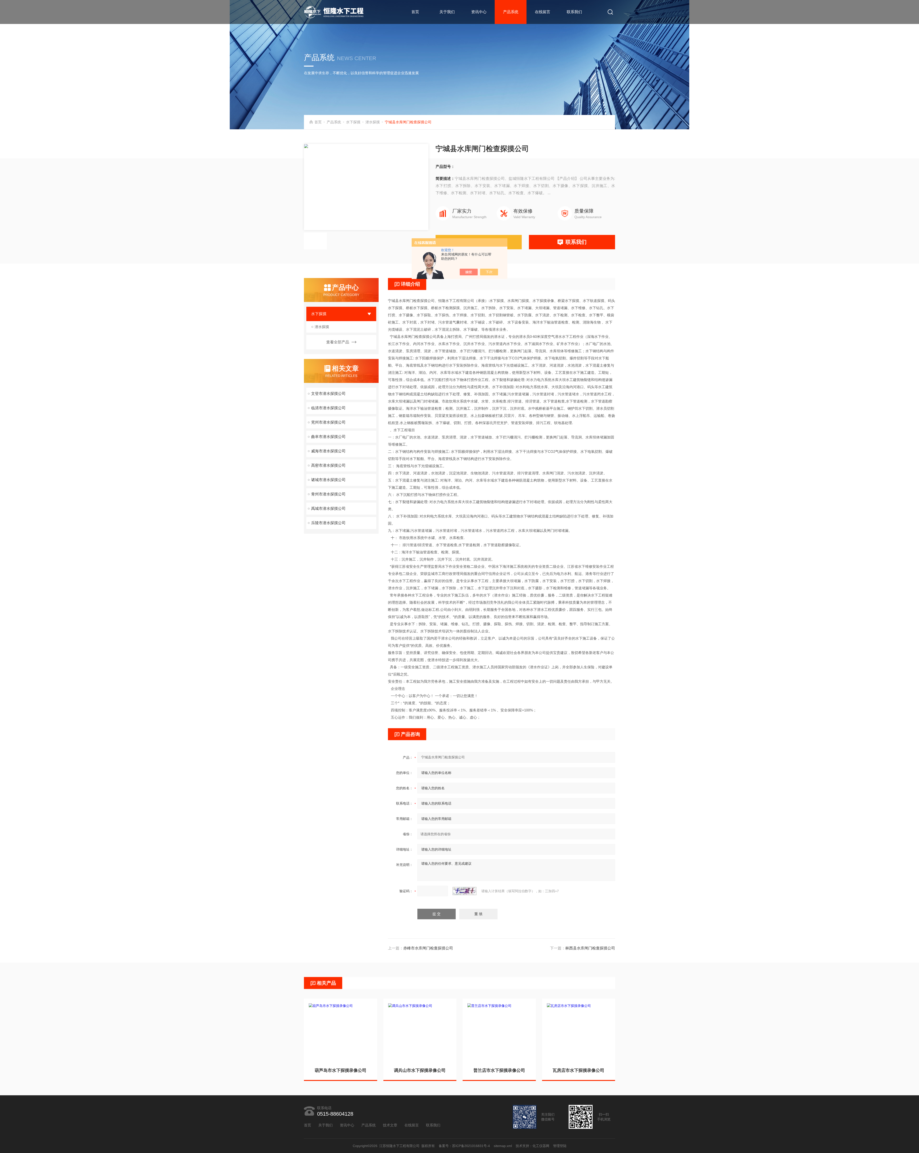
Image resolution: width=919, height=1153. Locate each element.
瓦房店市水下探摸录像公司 (578, 1070)
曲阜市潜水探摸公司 (328, 437)
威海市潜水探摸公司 (328, 451)
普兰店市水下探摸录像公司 (499, 1070)
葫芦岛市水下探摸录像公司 (340, 1070)
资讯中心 (479, 12)
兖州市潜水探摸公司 (328, 422)
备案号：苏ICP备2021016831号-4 (464, 1146)
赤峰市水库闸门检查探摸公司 (428, 948)
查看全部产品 (337, 342)
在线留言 (542, 12)
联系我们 (574, 12)
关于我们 (447, 12)
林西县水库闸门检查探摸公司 (590, 948)
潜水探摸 (372, 122)
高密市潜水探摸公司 (328, 465)
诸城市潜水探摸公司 (328, 480)
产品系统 (510, 12)
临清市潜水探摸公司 (328, 408)
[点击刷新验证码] (464, 891)
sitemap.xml (503, 1146)
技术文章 (390, 1125)
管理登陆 (559, 1146)
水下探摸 (353, 122)
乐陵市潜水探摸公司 (328, 523)
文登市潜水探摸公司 (328, 394)
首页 (415, 12)
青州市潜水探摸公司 (328, 494)
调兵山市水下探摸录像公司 (420, 1070)
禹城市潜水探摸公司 (328, 508)
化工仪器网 (540, 1146)
